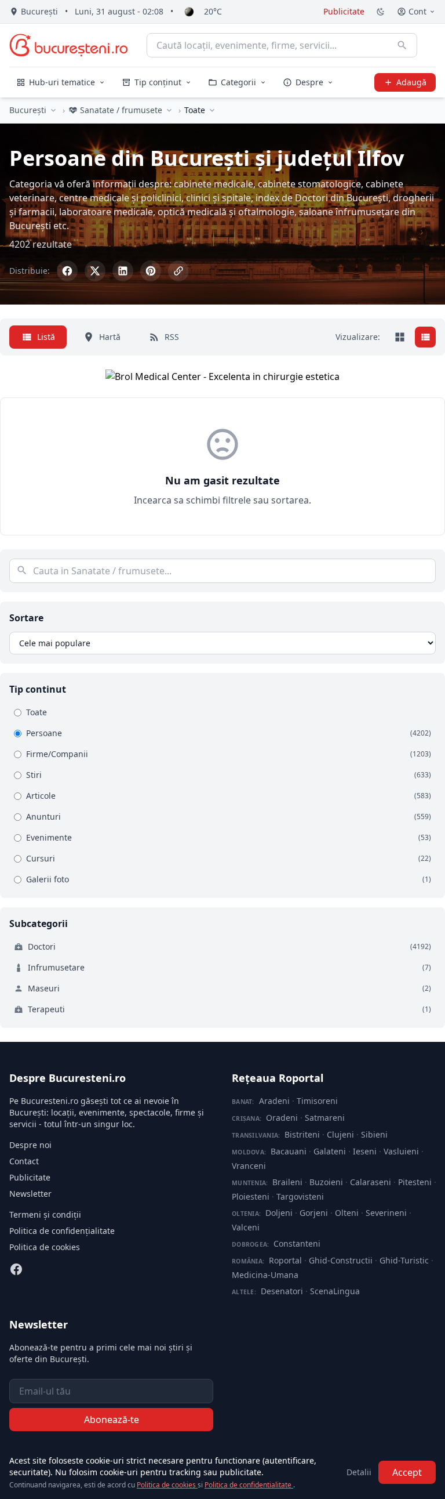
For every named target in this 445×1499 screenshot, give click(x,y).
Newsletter (30, 1193)
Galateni (329, 1151)
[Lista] (425, 337)
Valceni (246, 1227)
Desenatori (282, 1291)
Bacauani (289, 1151)
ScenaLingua (335, 1291)
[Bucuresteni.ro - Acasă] (68, 45)
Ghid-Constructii (341, 1260)
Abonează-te (111, 1419)
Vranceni (249, 1165)
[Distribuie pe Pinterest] (150, 270)
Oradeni (282, 1117)
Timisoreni (317, 1100)
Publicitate (343, 11)
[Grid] (399, 337)
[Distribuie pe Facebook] (67, 270)
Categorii (238, 82)
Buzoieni (326, 1181)
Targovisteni (300, 1196)
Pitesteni (415, 1181)
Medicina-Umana (265, 1274)
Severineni (386, 1212)
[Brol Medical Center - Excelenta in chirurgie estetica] (222, 376)
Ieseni (365, 1151)
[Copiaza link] (178, 270)
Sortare (26, 617)
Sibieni (374, 1134)
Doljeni (279, 1212)
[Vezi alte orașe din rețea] (53, 110)
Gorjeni (314, 1212)
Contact (24, 1161)
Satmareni (325, 1117)
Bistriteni (302, 1134)
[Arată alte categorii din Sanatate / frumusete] (169, 110)
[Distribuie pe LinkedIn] (122, 270)
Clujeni (340, 1134)
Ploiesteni (250, 1196)
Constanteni (296, 1243)
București (27, 109)
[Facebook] (16, 1269)
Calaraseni (370, 1181)
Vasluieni (401, 1151)
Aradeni (274, 1100)
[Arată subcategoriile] (212, 110)
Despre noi (30, 1144)
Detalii (358, 1472)
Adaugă (411, 82)
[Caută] (402, 45)
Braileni (287, 1181)
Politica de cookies (44, 1246)
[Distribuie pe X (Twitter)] (95, 270)
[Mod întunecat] (381, 12)
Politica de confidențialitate (62, 1230)
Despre (309, 82)
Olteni (347, 1212)
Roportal (285, 1260)
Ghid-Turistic (404, 1260)
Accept (407, 1472)
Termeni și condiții (45, 1214)
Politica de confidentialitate (249, 1485)
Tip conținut (157, 82)
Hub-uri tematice (62, 82)
